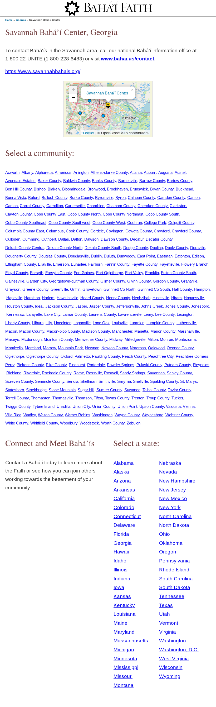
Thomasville (62, 398)
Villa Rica (13, 415)
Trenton (137, 398)
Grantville (189, 281)
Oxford (66, 356)
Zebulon (133, 423)
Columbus (55, 231)
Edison (198, 256)
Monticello (14, 348)
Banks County (104, 180)
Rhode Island (174, 569)
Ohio (164, 534)
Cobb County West (108, 222)
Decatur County (159, 239)
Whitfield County (44, 423)
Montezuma (185, 339)
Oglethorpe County (42, 356)
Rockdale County (56, 373)
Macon (11, 331)
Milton (153, 339)
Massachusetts (131, 640)
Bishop (40, 189)
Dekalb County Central (24, 247)
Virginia (167, 632)
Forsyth (36, 272)
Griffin (75, 289)
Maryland (124, 632)
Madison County (96, 331)
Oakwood (156, 348)
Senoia (72, 381)
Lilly (49, 323)
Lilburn (37, 323)
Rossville (94, 373)
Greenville (59, 289)
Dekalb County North (64, 247)
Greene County (35, 289)
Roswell (111, 373)
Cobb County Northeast (123, 214)
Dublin (96, 256)
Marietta (141, 331)
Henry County (118, 297)
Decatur (137, 239)
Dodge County (135, 247)
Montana (124, 685)
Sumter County (109, 390)
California (124, 498)
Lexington (185, 314)
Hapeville (14, 297)
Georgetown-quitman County (73, 281)
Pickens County (30, 364)
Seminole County (49, 381)
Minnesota (125, 658)
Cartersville (75, 205)
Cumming (30, 239)
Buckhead (184, 189)
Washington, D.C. (179, 649)
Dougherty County (20, 256)
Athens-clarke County (109, 172)
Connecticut (127, 516)
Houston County (19, 306)
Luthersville (186, 323)
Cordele (97, 231)
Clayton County (18, 214)
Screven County (19, 381)
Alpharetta (44, 172)
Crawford (162, 231)
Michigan (124, 649)
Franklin (152, 272)
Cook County (77, 231)
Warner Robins (77, 415)
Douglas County (52, 256)
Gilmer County (112, 281)
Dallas (63, 239)
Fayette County (144, 264)
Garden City (36, 281)
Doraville (197, 247)
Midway (115, 339)
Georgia (21, 19)
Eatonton (182, 256)
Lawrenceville (129, 314)
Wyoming (169, 676)
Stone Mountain (62, 390)
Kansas (122, 596)
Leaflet (88, 132)
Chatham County (120, 205)
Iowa (119, 587)
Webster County (179, 415)
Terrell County (17, 398)
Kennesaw (15, 314)
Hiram (176, 297)
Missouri (123, 676)
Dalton (76, 239)
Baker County (49, 180)
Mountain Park (70, 348)
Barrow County (152, 180)
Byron (120, 197)
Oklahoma (171, 543)
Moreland (33, 348)
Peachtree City (161, 356)
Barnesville (127, 180)
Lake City (52, 314)
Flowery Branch (194, 264)
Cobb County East (49, 214)
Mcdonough (31, 339)
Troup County (157, 398)
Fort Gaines (84, 272)
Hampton (202, 289)
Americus (63, 172)
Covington (114, 231)
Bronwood (96, 189)
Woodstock (89, 423)
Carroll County (32, 205)
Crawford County (186, 231)
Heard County (92, 297)
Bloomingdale (73, 189)
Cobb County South (162, 214)
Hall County (182, 289)
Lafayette (34, 314)
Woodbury (68, 423)
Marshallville (188, 331)
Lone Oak (101, 323)
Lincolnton (62, 323)
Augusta (165, 172)
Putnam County (177, 364)
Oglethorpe (14, 356)
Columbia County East (24, 231)
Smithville (107, 381)
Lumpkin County (160, 323)
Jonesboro (200, 306)
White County (16, 423)
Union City (81, 406)
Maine (120, 623)
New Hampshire (177, 481)
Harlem (48, 297)
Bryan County (162, 189)
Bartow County (179, 180)
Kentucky (124, 605)
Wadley (29, 415)
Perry (9, 364)
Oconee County (180, 348)
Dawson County (114, 239)
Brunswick (139, 189)
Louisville (119, 323)
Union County (103, 406)
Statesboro (14, 390)
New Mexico (173, 498)
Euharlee (78, 264)
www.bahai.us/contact (127, 58)
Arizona (122, 481)
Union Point (127, 406)
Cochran (134, 222)
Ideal (39, 306)
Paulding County (106, 356)
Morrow (49, 348)
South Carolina (176, 578)
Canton (193, 197)
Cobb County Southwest (69, 222)
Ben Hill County (18, 189)
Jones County (177, 306)
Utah (164, 614)
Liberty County (17, 323)
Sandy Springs (132, 373)
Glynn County (139, 281)
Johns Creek (152, 306)
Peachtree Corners (192, 356)
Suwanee (132, 390)
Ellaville (44, 264)
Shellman (88, 381)
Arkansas (124, 490)
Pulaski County (149, 364)
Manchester (122, 331)
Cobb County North (84, 214)
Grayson (12, 289)
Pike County (56, 364)
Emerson (61, 264)
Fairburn (95, 264)
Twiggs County (18, 406)
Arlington (81, 172)
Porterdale (96, 364)
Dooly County (176, 247)
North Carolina (175, 516)
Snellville (140, 381)
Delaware (124, 525)
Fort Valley (134, 272)
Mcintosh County (58, 339)
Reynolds (201, 364)
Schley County (179, 373)
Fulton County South (178, 272)
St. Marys (188, 381)
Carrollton (54, 205)
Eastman (165, 256)
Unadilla (63, 406)
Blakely (54, 189)
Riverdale (31, 373)
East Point (146, 256)
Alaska (121, 472)
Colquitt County (181, 222)
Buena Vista (15, 197)
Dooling (156, 247)
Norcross (138, 348)
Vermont (168, 623)
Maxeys (12, 339)
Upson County (151, 406)
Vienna (189, 406)
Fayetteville (169, 264)
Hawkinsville (67, 297)
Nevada (168, 472)
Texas (166, 605)
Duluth (109, 256)
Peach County (134, 356)
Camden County (171, 197)
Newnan (92, 348)
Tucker (177, 398)
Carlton (11, 205)
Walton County (50, 415)
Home (9, 19)
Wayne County (127, 415)
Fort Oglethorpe (109, 272)
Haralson (32, 297)
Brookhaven (117, 189)
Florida (121, 534)
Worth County (113, 423)
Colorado (124, 507)
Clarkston (178, 205)
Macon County (31, 331)
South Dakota (174, 587)
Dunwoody (126, 256)
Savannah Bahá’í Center (107, 92)
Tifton (98, 398)
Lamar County (74, 314)
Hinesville (161, 297)
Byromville (104, 197)
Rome (78, 373)
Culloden (12, 239)
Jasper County (101, 306)
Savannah (156, 373)
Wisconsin (171, 667)
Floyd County (16, 272)
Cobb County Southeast (25, 222)
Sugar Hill (86, 390)
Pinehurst (77, 364)
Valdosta (173, 406)
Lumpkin (137, 323)
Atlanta (136, 172)
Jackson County (59, 306)
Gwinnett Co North (119, 289)
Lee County (165, 314)
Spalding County (164, 381)
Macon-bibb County (63, 331)
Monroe (166, 339)
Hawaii (121, 552)
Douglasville (78, 256)
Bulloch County (54, 197)
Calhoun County (141, 197)
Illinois (120, 569)
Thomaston (40, 398)
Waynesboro (152, 415)
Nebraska (170, 463)
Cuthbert (48, 239)
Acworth (12, 172)
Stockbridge (36, 390)
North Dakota (174, 525)
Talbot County (154, 390)
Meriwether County (91, 339)
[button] (80, 113)
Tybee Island (44, 406)
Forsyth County (58, 272)
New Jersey (172, 490)
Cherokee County (153, 205)
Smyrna (124, 381)
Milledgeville (135, 339)
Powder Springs (120, 364)
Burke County (81, 197)
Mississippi (126, 667)
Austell (180, 172)
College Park (155, 222)
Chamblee (95, 205)
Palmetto (82, 356)
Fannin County (117, 264)
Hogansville (194, 297)
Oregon (167, 552)
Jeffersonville (127, 306)
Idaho (120, 560)
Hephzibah (141, 297)
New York (170, 507)
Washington (102, 415)
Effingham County (20, 264)
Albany (27, 172)
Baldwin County (76, 180)
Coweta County (138, 231)
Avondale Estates (20, 180)
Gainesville (14, 281)
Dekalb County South (103, 247)
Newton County (114, 348)
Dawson (91, 239)
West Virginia (174, 658)
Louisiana (125, 614)
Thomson (83, 398)
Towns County (117, 398)
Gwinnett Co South (154, 289)
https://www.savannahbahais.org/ (42, 71)
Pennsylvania (174, 560)
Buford (34, 197)
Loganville (82, 323)
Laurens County (102, 314)
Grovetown (91, 289)
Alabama (124, 463)
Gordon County (166, 281)
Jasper (81, 306)
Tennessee (171, 596)
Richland (13, 373)
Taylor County (179, 390)
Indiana (122, 578)
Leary (148, 314)
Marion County (162, 331)
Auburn (150, 172)
